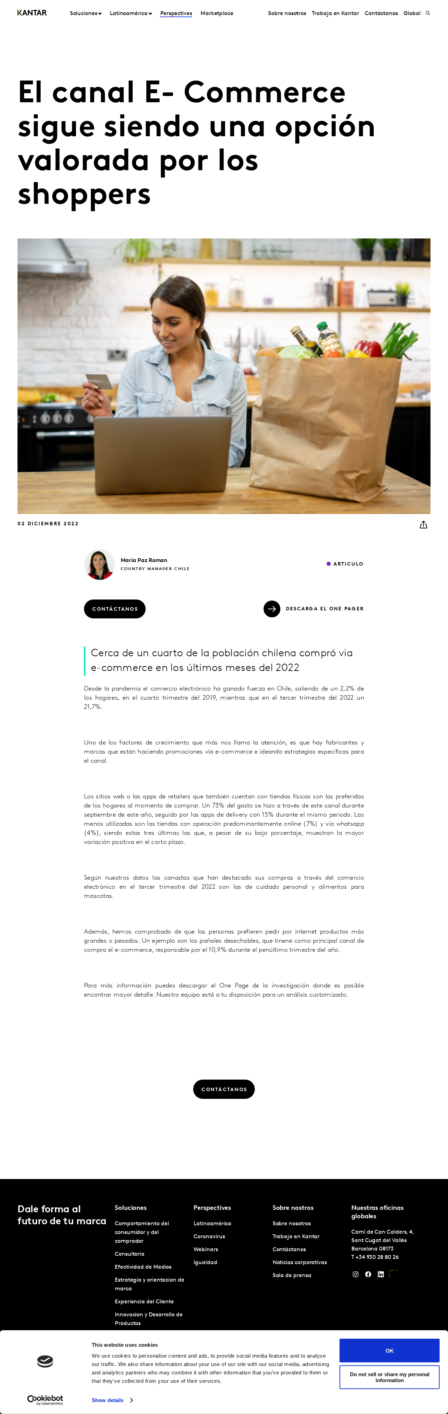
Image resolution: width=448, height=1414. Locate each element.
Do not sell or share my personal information (389, 1377)
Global (412, 13)
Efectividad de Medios (143, 1267)
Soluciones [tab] (83, 13)
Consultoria (130, 1254)
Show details (108, 1400)
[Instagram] (355, 1276)
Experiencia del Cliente (144, 1302)
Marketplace (217, 13)
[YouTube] (393, 1276)
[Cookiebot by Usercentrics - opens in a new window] (45, 1400)
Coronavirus (209, 1237)
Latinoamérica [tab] (129, 13)
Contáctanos (381, 13)
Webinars (206, 1250)
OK (390, 1350)
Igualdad (205, 1263)
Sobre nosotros (287, 13)
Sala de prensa (292, 1275)
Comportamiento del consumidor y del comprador (142, 1232)
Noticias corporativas (300, 1263)
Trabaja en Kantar (335, 13)
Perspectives (176, 13)
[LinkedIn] (381, 1276)
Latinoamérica (212, 1224)
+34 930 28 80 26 (377, 1257)
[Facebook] (368, 1276)
